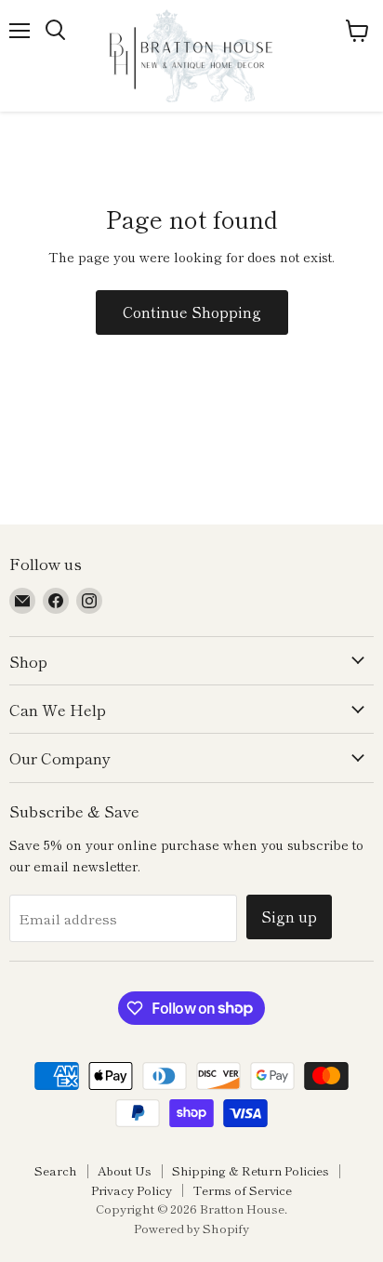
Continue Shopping (192, 312)
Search (55, 1170)
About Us (125, 1170)
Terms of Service (242, 1190)
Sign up (289, 916)
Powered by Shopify (191, 1228)
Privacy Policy (131, 1190)
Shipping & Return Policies (250, 1170)
